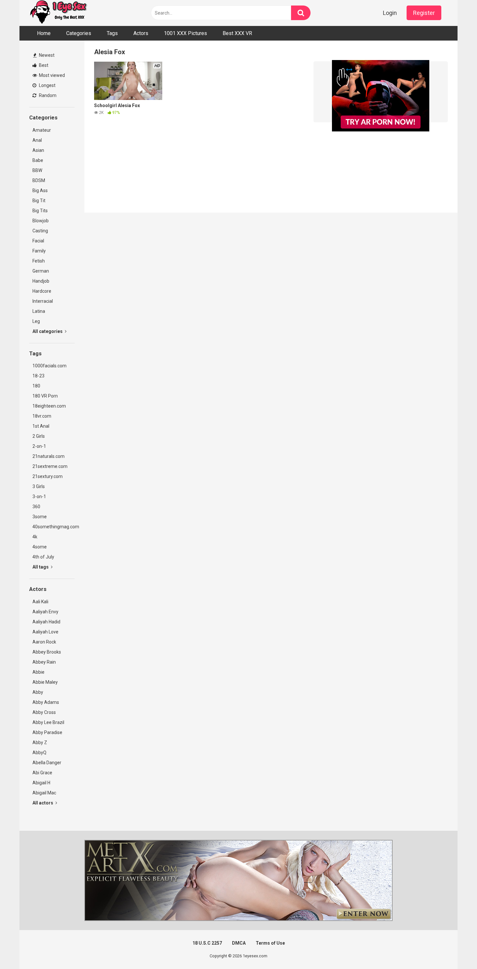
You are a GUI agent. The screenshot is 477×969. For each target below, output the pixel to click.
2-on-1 (39, 446)
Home (44, 33)
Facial (38, 240)
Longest (46, 85)
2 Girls (38, 436)
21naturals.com (48, 456)
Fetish (38, 261)
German (40, 271)
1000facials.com (49, 365)
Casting (40, 230)
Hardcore (41, 291)
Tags (112, 33)
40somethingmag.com (53, 526)
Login (390, 12)
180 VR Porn (45, 396)
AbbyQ (39, 752)
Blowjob (40, 220)
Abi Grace (42, 772)
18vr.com (41, 416)
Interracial (42, 301)
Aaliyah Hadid (46, 621)
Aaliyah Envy (45, 611)
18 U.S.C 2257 (207, 943)
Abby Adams (45, 702)
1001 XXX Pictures (185, 33)
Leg (36, 321)
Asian (38, 150)
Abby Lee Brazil (48, 722)
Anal (37, 140)
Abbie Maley (45, 682)
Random (47, 95)
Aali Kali (40, 601)
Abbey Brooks (46, 652)
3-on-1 (39, 496)
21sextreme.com (49, 466)
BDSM (38, 180)
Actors (140, 33)
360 (36, 506)
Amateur (41, 130)
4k (34, 536)
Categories (78, 33)
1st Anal (40, 426)
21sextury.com (47, 476)
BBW (37, 170)
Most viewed (51, 75)
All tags (41, 567)
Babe (37, 160)
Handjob (40, 281)
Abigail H (41, 782)
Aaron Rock (44, 641)
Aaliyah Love (45, 631)
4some (39, 546)
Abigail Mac (44, 792)
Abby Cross (44, 712)
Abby (37, 692)
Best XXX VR (237, 33)
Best (43, 65)
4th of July (43, 556)
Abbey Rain (44, 662)
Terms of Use (270, 943)
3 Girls (38, 486)
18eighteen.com (49, 406)
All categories (48, 331)
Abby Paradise (47, 732)
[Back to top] (455, 949)
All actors (43, 802)
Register (424, 12)
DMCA (239, 943)
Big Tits (40, 210)
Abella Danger (46, 762)
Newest (46, 55)
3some (39, 516)
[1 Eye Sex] (58, 13)
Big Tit (38, 200)
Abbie (38, 672)
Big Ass (40, 190)
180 (36, 385)
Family (39, 250)
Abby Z (39, 742)
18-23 (38, 375)
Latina (38, 311)
